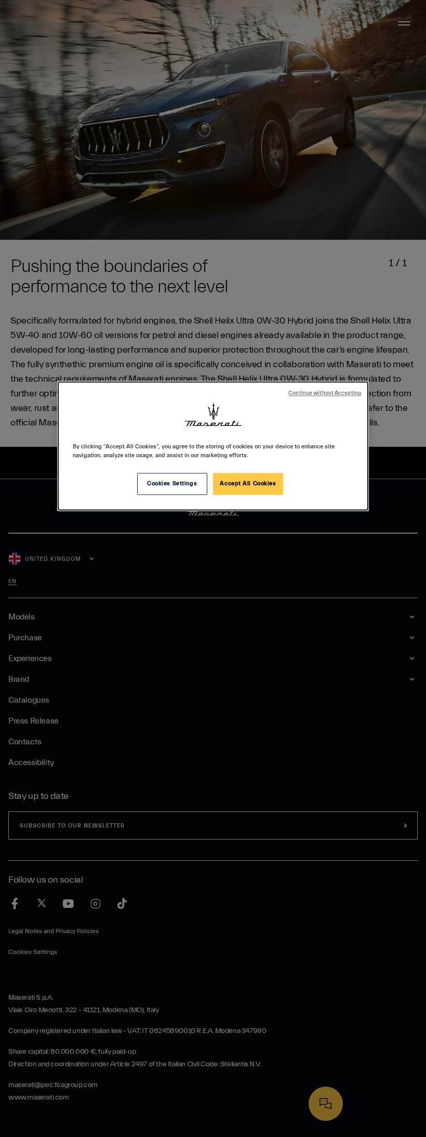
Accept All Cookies (248, 484)
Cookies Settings (172, 484)
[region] (213, 446)
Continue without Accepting (324, 394)
